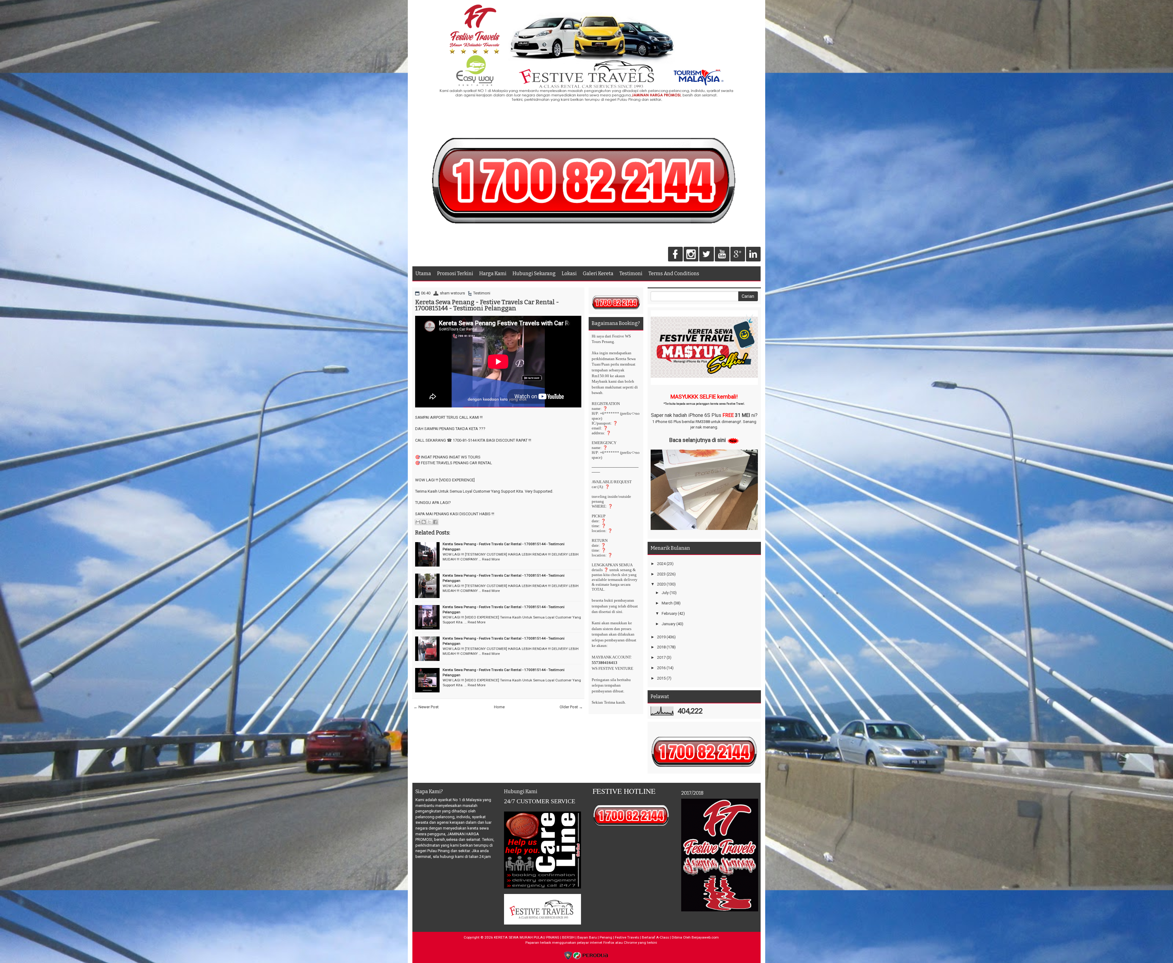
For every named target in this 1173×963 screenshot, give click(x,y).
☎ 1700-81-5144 (462, 440)
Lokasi (569, 273)
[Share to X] (429, 522)
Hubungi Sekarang (534, 273)
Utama (423, 273)
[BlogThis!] (424, 522)
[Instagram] (691, 254)
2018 (661, 647)
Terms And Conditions (674, 273)
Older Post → (571, 707)
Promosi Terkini (455, 273)
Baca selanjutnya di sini (697, 440)
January (668, 624)
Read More (491, 559)
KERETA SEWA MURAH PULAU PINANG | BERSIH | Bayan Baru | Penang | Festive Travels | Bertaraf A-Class (581, 937)
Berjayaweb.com (705, 937)
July (665, 592)
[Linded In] (753, 254)
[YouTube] (722, 254)
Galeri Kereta (598, 273)
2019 (661, 637)
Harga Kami (492, 273)
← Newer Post (426, 707)
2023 (661, 574)
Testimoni (630, 273)
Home (499, 707)
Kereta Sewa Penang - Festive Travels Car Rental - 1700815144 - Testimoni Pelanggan (487, 305)
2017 (661, 657)
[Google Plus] (737, 254)
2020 (661, 584)
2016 (661, 668)
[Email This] (418, 522)
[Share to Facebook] (435, 522)
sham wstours (452, 293)
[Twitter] (706, 254)
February (669, 613)
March (667, 603)
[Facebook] (675, 254)
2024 (661, 563)
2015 (661, 678)
